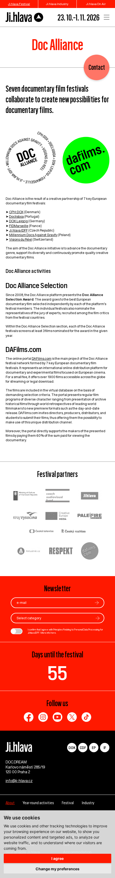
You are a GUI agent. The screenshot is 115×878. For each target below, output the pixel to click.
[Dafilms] (89, 551)
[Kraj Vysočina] (25, 516)
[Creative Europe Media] (57, 516)
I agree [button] (57, 858)
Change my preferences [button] (57, 869)
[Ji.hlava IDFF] (25, 17)
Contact (97, 67)
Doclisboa (16, 216)
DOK (71, 748)
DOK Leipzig (18, 221)
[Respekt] (61, 551)
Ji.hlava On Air (96, 3)
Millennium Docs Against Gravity (33, 235)
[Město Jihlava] (90, 496)
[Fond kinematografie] (57, 496)
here (53, 633)
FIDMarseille (18, 226)
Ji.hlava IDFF (18, 230)
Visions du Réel (20, 239)
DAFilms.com (41, 358)
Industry (88, 803)
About (10, 803)
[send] (97, 602)
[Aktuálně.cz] (29, 551)
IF (104, 748)
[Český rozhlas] (74, 531)
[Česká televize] (41, 531)
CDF (83, 748)
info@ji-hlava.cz (19, 781)
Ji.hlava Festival (19, 3)
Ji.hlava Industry (57, 3)
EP (94, 748)
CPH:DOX (16, 212)
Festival (68, 803)
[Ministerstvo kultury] (25, 496)
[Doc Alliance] (58, 160)
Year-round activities (38, 803)
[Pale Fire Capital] (90, 516)
